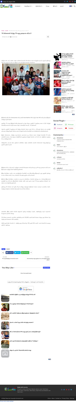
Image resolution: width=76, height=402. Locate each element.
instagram (59, 128)
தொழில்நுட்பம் (27, 6)
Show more (46, 267)
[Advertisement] (25, 49)
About (53, 398)
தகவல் (62, 6)
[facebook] (65, 1)
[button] (70, 6)
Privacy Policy (65, 398)
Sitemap (72, 398)
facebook (59, 124)
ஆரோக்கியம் (38, 6)
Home (2, 30)
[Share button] (31, 252)
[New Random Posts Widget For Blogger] (49, 359)
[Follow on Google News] (26, 291)
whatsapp (71, 124)
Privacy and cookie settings (6, 401)
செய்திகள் (17, 6)
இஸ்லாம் (55, 6)
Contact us (58, 398)
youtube (70, 128)
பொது (47, 6)
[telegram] (75, 1)
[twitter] (67, 1)
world (6, 30)
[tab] (18, 6)
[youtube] (70, 1)
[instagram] (72, 1)
